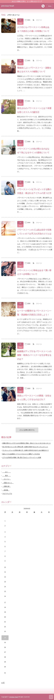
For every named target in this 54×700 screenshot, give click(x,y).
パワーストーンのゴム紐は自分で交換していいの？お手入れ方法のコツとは (34, 232)
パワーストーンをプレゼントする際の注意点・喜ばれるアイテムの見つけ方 (34, 191)
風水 (6, 475)
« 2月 (3, 682)
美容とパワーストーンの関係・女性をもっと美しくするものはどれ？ (34, 397)
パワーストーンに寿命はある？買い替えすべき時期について (34, 272)
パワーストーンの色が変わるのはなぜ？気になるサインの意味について (33, 151)
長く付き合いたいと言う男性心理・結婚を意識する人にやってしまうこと (25, 446)
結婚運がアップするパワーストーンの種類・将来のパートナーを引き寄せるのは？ (34, 355)
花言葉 (5, 490)
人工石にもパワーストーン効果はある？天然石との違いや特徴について (33, 29)
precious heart (7, 6)
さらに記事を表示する (27, 430)
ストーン (39, 20)
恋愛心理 (6, 486)
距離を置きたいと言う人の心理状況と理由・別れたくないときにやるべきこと (26, 443)
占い (6, 472)
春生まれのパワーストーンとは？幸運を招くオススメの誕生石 (34, 110)
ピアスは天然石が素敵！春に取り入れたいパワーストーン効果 (21, 457)
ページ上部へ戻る (51, 697)
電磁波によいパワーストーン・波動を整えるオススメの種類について (34, 70)
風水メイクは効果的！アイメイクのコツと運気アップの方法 (21, 454)
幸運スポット (7, 482)
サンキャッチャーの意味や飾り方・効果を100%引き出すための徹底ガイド (25, 450)
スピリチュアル (7, 493)
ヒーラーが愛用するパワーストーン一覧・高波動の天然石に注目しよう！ (34, 313)
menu (49, 6)
